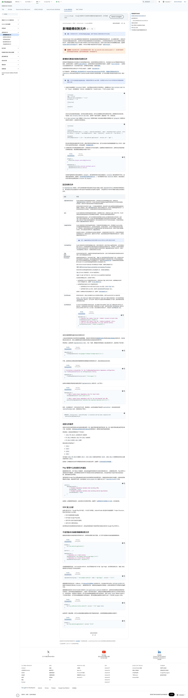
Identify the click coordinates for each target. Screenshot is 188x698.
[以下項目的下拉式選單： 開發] (40, 2)
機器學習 (51, 670)
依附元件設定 (106, 44)
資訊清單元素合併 (85, 429)
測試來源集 (111, 338)
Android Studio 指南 (137, 668)
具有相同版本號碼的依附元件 (87, 176)
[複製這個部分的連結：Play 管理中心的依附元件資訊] (87, 468)
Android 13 (107, 677)
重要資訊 (17, 1)
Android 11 (107, 682)
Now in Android (115, 64)
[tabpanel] (95, 164)
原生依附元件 (95, 68)
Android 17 (107, 668)
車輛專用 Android (81, 675)
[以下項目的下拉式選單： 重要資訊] (22, 2)
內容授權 (78, 641)
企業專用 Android (26, 670)
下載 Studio (135, 675)
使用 (109, 286)
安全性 (23, 672)
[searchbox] (10, 14)
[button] (8, 20)
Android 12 (107, 679)
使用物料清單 (89, 145)
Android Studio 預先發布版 (53, 9)
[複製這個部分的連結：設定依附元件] (74, 185)
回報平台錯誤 (163, 668)
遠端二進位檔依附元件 (80, 71)
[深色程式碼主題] (124, 93)
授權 (27, 694)
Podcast (23, 682)
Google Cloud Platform (63, 688)
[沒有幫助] (124, 23)
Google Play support (165, 672)
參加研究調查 (163, 675)
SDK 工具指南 (79, 9)
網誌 (59, 1)
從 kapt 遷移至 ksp (96, 282)
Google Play (47, 1)
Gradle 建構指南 (68, 9)
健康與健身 (51, 672)
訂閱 (171, 694)
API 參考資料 (135, 672)
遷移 (99, 65)
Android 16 (107, 670)
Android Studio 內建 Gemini (23, 9)
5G (50, 679)
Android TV (79, 677)
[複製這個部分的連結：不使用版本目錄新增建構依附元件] (90, 532)
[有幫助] (122, 23)
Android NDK (135, 677)
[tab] (71, 154)
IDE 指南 (10, 9)
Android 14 (107, 675)
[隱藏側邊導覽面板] (17, 695)
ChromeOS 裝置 (81, 672)
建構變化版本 (100, 338)
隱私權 (50, 677)
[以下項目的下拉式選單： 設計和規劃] (32, 2)
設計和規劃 (27, 1)
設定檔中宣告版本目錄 (80, 80)
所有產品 (74, 688)
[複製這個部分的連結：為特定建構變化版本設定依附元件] (86, 335)
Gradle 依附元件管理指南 (69, 44)
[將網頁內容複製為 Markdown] (92, 29)
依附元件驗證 (87, 34)
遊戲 (50, 668)
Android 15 (107, 672)
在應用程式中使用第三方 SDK (104, 501)
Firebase (53, 688)
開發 (37, 1)
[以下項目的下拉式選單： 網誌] (62, 2)
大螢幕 (78, 668)
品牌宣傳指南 (33, 694)
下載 (3, 9)
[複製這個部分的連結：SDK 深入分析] (75, 507)
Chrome (47, 688)
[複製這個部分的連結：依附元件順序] (74, 424)
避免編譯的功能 (107, 260)
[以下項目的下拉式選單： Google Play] (52, 2)
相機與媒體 (51, 675)
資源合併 (76, 429)
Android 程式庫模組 (88, 583)
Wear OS (79, 670)
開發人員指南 (135, 670)
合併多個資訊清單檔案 (105, 461)
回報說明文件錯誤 (164, 670)
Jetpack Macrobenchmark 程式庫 (96, 71)
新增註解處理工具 (103, 291)
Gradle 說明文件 (82, 64)
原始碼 (23, 675)
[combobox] (149, 1)
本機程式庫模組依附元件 (112, 71)
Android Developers (67, 23)
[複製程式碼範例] (124, 157)
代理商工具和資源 (38, 9)
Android (23, 668)
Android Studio (178, 1)
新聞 (23, 677)
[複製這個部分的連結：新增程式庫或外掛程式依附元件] (88, 59)
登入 (185, 1)
